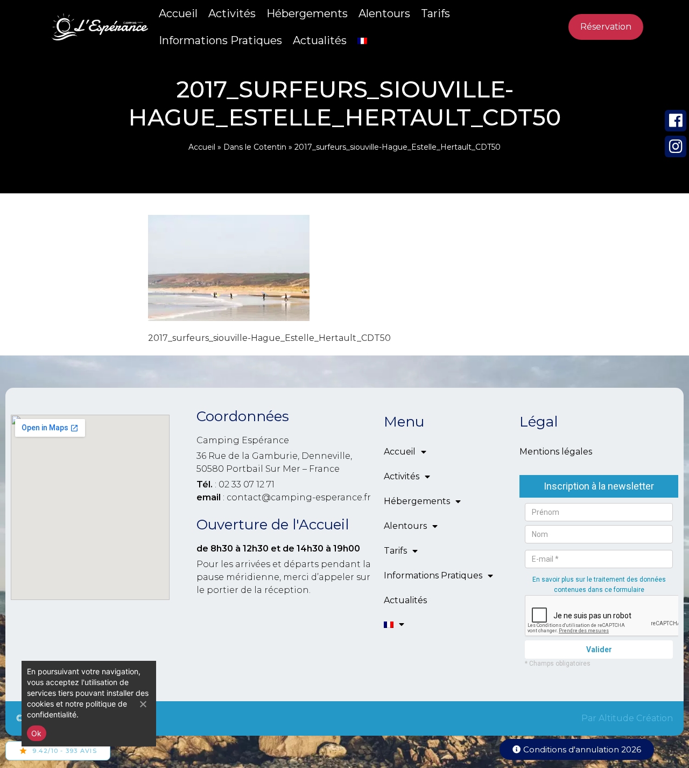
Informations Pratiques (220, 40)
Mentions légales (555, 451)
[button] (577, 749)
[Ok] (142, 704)
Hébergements (307, 13)
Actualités (320, 40)
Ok (36, 733)
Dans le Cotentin (254, 147)
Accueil (178, 13)
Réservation (605, 27)
